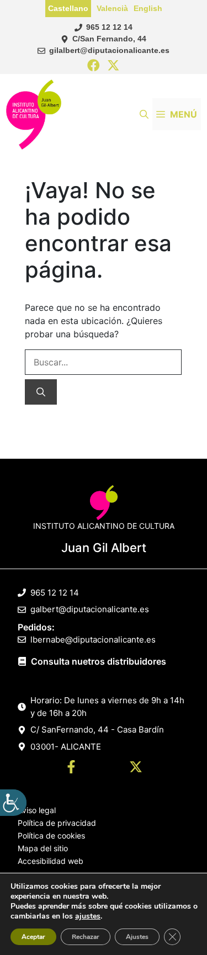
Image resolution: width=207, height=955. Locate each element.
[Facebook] (93, 66)
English (148, 8)
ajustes (87, 916)
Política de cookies (51, 835)
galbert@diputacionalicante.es (89, 609)
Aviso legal (37, 810)
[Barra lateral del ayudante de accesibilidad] (13, 802)
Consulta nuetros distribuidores (98, 661)
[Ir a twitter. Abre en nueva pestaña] (135, 768)
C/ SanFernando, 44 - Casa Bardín (97, 729)
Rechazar (85, 936)
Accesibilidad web (50, 861)
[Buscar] (41, 392)
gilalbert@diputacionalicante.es (109, 50)
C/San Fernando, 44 (109, 38)
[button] (144, 114)
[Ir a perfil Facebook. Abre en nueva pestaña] (71, 768)
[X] (113, 66)
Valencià (112, 8)
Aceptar (33, 936)
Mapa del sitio (43, 848)
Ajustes (137, 936)
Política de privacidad (57, 822)
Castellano (68, 8)
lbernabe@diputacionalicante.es (93, 639)
